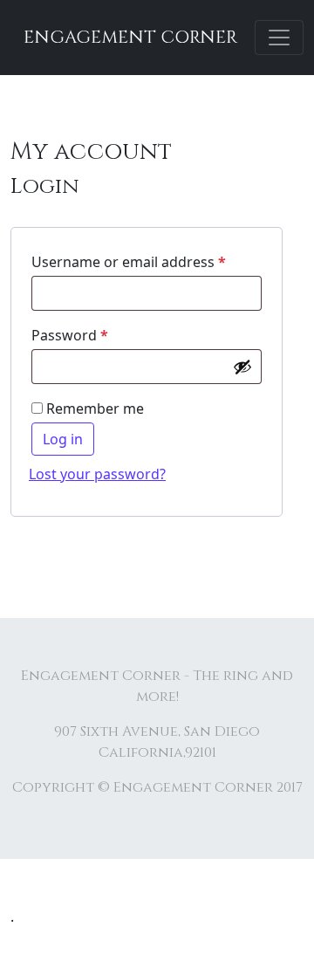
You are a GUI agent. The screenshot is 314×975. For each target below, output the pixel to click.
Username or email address (128, 261)
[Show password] (242, 366)
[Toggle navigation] (279, 37)
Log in (63, 439)
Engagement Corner (130, 37)
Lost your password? (97, 474)
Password (69, 335)
